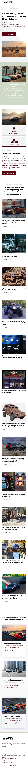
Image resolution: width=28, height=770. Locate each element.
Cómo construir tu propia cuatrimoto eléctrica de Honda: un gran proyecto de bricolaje (13, 322)
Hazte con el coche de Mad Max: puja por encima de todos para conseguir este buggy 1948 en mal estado (13, 425)
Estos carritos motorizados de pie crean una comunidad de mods (13, 528)
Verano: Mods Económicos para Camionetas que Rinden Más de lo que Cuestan (13, 562)
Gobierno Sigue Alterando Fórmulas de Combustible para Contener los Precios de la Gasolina (13, 494)
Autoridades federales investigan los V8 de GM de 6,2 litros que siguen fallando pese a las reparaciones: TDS (13, 460)
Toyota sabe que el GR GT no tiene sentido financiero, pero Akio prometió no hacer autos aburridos (13, 597)
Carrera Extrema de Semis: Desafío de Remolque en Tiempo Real (13, 255)
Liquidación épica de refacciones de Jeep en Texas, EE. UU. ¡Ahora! (14, 288)
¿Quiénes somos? (9, 173)
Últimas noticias (9, 34)
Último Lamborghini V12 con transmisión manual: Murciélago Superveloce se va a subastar (13, 222)
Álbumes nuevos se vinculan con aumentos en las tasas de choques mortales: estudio (12, 357)
